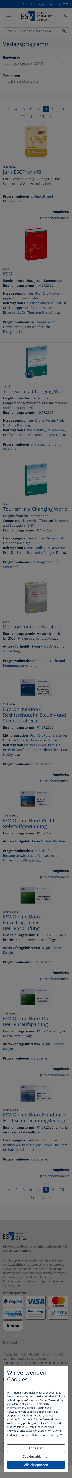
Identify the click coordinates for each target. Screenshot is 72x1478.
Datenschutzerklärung (45, 1435)
